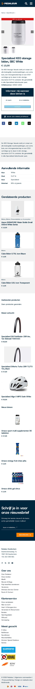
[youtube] (12, 563)
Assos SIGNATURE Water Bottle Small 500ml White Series (16, 223)
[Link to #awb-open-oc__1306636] (26, 3)
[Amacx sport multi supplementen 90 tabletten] (17, 411)
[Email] (29, 123)
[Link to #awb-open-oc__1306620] (31, 3)
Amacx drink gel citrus (10, 488)
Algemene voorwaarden (23, 677)
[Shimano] (8, 647)
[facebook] (2, 563)
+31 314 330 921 (7, 557)
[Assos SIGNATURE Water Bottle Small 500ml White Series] (17, 202)
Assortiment (10, 13)
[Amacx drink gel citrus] (17, 469)
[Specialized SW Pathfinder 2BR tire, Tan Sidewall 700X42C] (17, 317)
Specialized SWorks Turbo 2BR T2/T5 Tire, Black (17, 367)
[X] (10, 123)
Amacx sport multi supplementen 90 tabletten (16, 432)
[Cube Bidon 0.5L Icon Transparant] (17, 262)
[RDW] (8, 662)
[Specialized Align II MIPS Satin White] (17, 377)
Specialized (15, 180)
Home (3, 13)
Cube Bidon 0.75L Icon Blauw (13, 253)
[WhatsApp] (23, 123)
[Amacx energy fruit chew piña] (17, 441)
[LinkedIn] (16, 123)
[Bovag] (8, 655)
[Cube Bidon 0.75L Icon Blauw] (17, 233)
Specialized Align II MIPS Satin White (16, 396)
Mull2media (5, 682)
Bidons (3, 219)
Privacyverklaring (8, 680)
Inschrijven (17, 106)
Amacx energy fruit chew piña (13, 461)
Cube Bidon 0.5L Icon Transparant (15, 283)
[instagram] (9, 563)
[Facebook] (3, 123)
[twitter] (5, 563)
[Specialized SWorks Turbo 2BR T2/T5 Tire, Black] (17, 347)
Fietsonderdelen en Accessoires (20, 219)
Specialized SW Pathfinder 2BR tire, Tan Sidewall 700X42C (15, 337)
